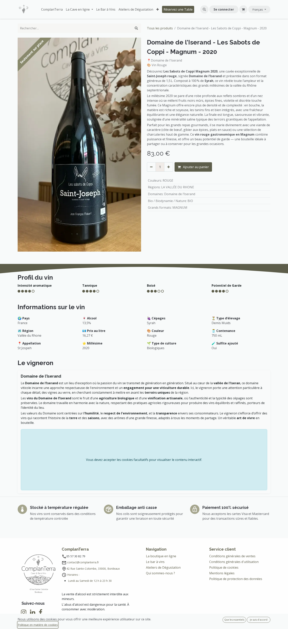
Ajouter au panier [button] (195, 167)
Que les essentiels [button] (234, 619)
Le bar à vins (155, 562)
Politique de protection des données (236, 579)
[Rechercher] (136, 28)
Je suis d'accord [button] (258, 619)
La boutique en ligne (161, 556)
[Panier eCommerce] (243, 9)
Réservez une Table (178, 9)
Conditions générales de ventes (232, 556)
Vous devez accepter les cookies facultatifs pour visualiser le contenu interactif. (144, 460)
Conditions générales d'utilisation (234, 562)
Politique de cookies (223, 567)
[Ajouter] (168, 167)
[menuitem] (52, 9)
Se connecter (224, 9)
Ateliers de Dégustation (163, 567)
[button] (204, 9)
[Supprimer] (151, 167)
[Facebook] (40, 612)
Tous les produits (160, 28)
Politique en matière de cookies (38, 625)
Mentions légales (222, 573)
